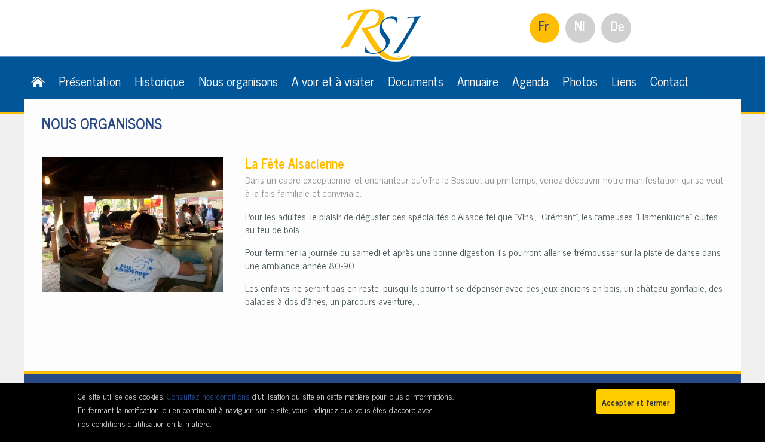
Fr (543, 25)
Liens (624, 81)
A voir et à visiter (333, 81)
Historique (159, 81)
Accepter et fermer (635, 402)
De (617, 25)
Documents (415, 81)
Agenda (530, 81)
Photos (580, 81)
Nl (579, 25)
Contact (669, 81)
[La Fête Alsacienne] (132, 163)
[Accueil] (38, 81)
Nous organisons (238, 81)
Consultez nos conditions (208, 396)
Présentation (90, 81)
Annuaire (477, 81)
